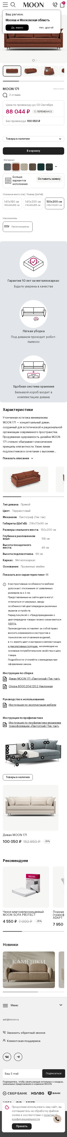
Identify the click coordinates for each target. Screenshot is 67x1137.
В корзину (33, 151)
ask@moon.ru (11, 1019)
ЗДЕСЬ (12, 624)
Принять (21, 1126)
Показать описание (16, 458)
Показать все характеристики (25, 575)
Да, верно (17, 27)
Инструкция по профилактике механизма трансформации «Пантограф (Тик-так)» (35, 725)
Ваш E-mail (11, 1074)
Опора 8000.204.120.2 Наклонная (31, 686)
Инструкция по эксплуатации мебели (32, 705)
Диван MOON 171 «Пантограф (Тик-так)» (34, 679)
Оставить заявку (49, 179)
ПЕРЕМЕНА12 (44, 111)
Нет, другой (46, 27)
